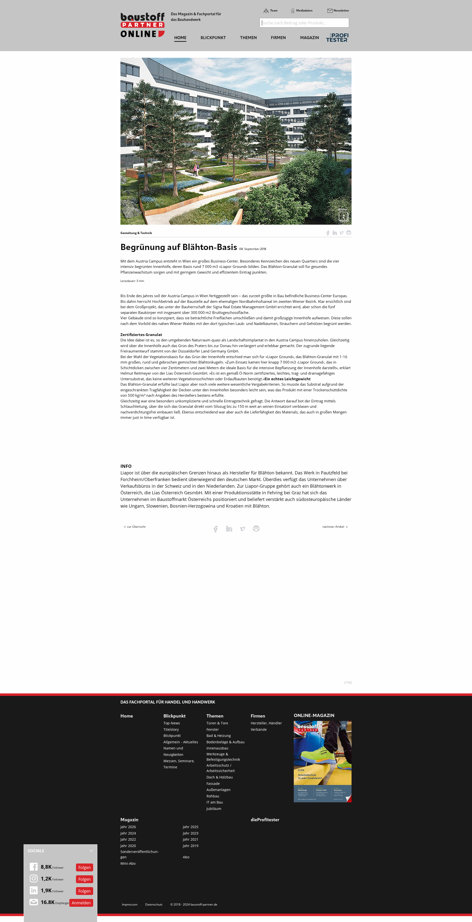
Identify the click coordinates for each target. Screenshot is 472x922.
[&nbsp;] (236, 141)
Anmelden (81, 903)
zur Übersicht (136, 527)
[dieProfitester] (337, 38)
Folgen (84, 867)
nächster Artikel (334, 527)
